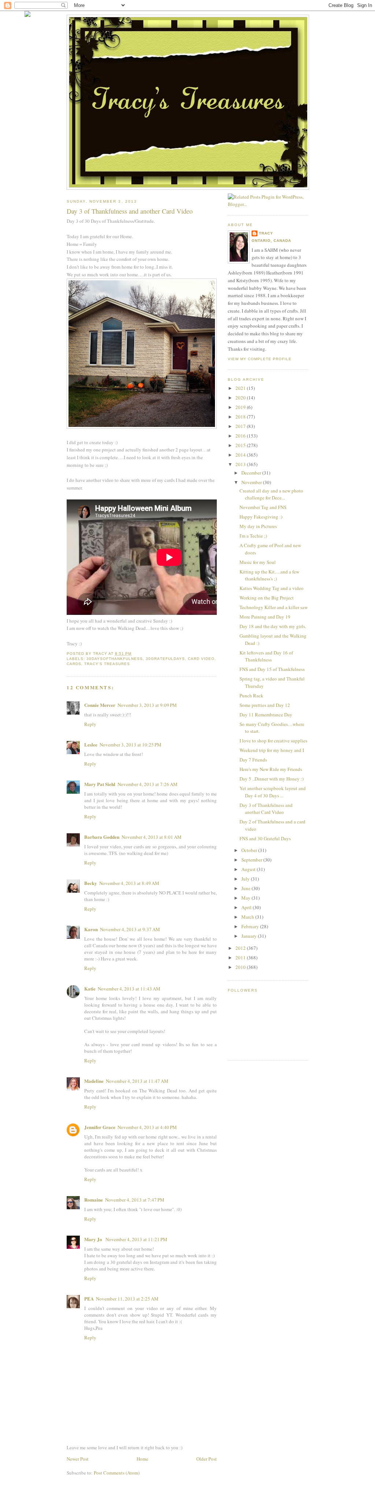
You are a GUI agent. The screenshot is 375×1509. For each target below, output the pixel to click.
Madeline (94, 1080)
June (246, 888)
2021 (241, 388)
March (248, 917)
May (246, 897)
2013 (241, 464)
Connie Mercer (99, 704)
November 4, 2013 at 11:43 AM (129, 988)
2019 (241, 407)
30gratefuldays (165, 659)
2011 (241, 957)
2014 (241, 454)
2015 (241, 445)
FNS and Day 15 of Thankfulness (272, 669)
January (249, 936)
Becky (90, 882)
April (247, 907)
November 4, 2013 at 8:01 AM (152, 837)
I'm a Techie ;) (253, 535)
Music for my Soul (258, 562)
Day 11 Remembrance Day (266, 714)
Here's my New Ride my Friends (271, 769)
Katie (90, 988)
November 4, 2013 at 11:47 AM (137, 1081)
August (249, 869)
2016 (241, 435)
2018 (241, 416)
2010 (241, 967)
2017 (241, 426)
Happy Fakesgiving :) (261, 516)
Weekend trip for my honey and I (272, 750)
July (246, 878)
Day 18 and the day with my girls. (273, 626)
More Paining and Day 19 (265, 616)
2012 (241, 948)
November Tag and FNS (263, 507)
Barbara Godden (101, 836)
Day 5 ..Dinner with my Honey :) (272, 778)
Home (142, 1458)
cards (74, 664)
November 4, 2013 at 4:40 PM (147, 1127)
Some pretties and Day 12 (265, 705)
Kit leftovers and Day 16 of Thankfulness (266, 656)
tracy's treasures (107, 664)
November (252, 482)
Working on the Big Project (267, 597)
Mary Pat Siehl (99, 784)
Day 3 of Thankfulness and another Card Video (266, 809)
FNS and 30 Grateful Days (265, 838)
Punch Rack (251, 695)
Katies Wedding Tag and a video (272, 588)
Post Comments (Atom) (117, 1472)
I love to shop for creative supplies (273, 740)
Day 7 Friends (253, 759)
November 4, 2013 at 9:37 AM (130, 929)
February (250, 926)
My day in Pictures (258, 526)
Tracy (266, 233)
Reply (90, 724)
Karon (91, 929)
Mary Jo (93, 1239)
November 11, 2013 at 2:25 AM (127, 1298)
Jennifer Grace (99, 1127)
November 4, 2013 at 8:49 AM (129, 883)
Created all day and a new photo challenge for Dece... (271, 494)
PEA (89, 1298)
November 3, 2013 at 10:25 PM (130, 744)
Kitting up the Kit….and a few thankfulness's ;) (269, 575)
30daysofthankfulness (114, 659)
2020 (241, 397)
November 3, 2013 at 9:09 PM (147, 705)
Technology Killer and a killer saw (274, 607)
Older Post (206, 1458)
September (252, 859)
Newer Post (78, 1458)
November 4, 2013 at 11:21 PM (136, 1239)
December (251, 472)
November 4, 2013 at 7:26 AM (148, 784)
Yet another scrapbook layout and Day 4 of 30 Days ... (273, 792)
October (249, 850)
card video (201, 659)
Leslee (90, 744)
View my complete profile (260, 359)
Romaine (93, 1199)
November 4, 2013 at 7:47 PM (134, 1199)
